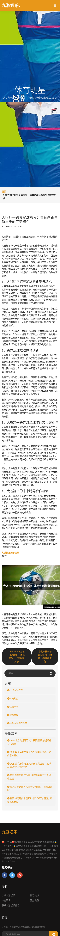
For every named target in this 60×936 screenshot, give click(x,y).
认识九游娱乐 (16, 690)
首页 (4, 191)
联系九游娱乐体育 (18, 723)
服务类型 (13, 715)
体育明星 (13, 707)
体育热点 (13, 698)
